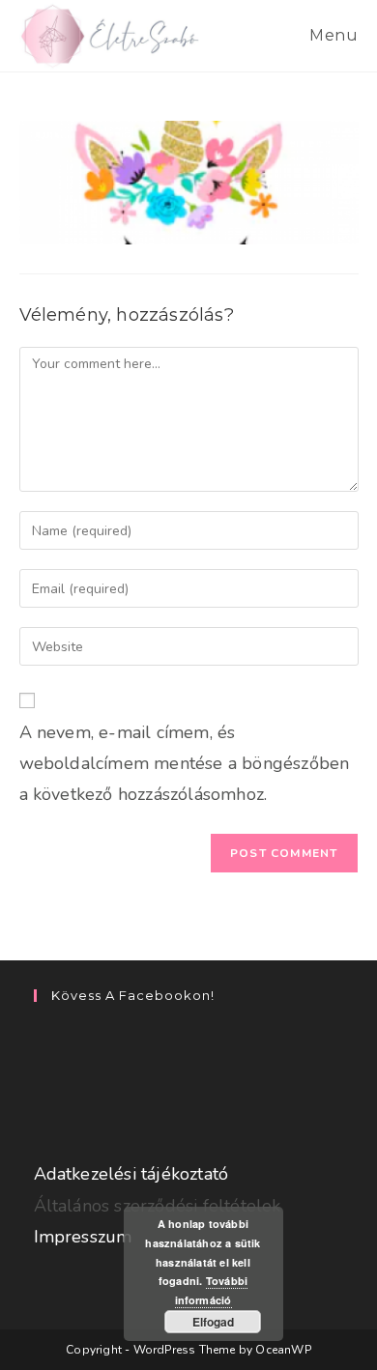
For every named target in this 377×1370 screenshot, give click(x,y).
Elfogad (213, 1321)
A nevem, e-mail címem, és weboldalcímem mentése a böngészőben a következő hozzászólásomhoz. (184, 764)
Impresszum (83, 1236)
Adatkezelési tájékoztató (131, 1173)
